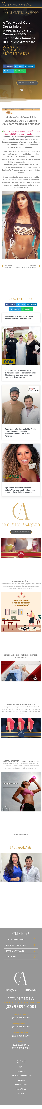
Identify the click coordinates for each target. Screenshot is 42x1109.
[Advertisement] (21, 281)
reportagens (21, 1085)
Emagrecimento (21, 834)
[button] (8, 66)
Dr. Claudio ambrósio (21, 1076)
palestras (21, 1089)
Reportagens (16, 54)
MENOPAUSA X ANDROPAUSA (21, 704)
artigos (21, 1080)
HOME (21, 1067)
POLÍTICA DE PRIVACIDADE (21, 1107)
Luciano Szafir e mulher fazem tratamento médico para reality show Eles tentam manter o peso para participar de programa (20, 373)
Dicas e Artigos (12, 48)
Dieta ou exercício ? (21, 581)
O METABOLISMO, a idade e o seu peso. (21, 761)
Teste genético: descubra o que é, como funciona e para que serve (19, 317)
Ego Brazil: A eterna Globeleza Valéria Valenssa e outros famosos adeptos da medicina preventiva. (20, 489)
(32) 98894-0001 (21, 1006)
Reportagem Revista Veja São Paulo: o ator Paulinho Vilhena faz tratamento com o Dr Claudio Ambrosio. (20, 432)
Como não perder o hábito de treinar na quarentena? (21, 656)
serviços (21, 1071)
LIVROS (21, 1094)
